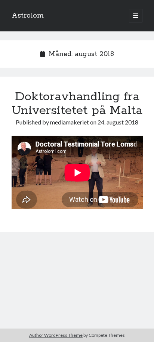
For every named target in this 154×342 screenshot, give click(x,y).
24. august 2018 (118, 122)
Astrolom (28, 15)
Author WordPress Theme (56, 335)
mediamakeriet (69, 122)
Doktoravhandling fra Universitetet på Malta (77, 103)
